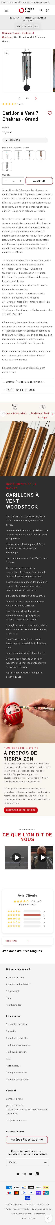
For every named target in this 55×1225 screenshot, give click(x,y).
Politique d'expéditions (18, 1045)
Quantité (6, 175)
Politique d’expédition (22, 1214)
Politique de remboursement (38, 1204)
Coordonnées (39, 1214)
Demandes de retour (17, 1024)
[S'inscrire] (45, 1162)
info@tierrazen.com (16, 1120)
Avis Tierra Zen (14, 1005)
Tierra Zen (18, 1204)
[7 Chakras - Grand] (7, 166)
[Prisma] (18, 155)
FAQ (8, 1058)
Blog (8, 998)
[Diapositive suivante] (52, 414)
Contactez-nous (14, 1099)
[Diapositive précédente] (3, 414)
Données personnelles (18, 1079)
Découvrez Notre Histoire (20, 810)
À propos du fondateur (18, 984)
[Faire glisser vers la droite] (35, 98)
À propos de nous (15, 977)
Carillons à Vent (11, 33)
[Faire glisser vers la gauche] (19, 98)
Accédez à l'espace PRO (27, 1139)
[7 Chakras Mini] (7, 155)
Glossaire (11, 1031)
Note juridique (13, 1066)
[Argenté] (29, 155)
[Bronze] (41, 155)
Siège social (12, 991)
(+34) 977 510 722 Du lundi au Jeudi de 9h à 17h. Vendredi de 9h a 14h (26, 1109)
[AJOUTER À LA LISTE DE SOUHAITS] (49, 113)
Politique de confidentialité (17, 1209)
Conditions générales (17, 1038)
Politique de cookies (16, 1072)
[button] (6, 10)
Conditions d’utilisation (42, 1209)
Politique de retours (16, 1052)
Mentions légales (29, 1218)
